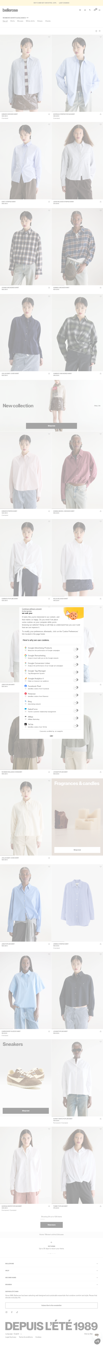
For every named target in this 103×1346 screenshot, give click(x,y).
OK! (51, 736)
